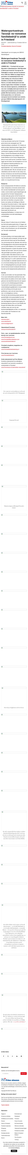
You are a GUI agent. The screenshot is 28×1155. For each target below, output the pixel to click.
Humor (3, 1137)
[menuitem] (21, 2)
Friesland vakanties (6, 46)
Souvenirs (3, 1130)
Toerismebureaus (5, 1135)
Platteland (17, 1116)
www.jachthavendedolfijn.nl (19, 1021)
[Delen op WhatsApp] (12, 1056)
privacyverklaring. (15, 1147)
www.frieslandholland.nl (7, 355)
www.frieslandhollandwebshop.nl (10, 349)
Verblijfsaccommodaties (7, 1118)
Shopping (3, 1128)
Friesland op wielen (19, 1130)
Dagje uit (3, 1113)
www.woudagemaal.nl (7, 323)
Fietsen (3, 1121)
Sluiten (14, 1150)
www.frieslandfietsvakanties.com (10, 339)
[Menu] (25, 2)
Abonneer (23, 1073)
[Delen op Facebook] (3, 1056)
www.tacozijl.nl (5, 319)
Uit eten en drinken (5, 1116)
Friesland (17, 1118)
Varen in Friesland (16, 46)
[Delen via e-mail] (21, 1056)
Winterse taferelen (19, 1126)
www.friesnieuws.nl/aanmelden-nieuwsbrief (13, 367)
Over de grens (18, 1137)
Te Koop (17, 1139)
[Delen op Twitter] (8, 1056)
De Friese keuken (19, 1123)
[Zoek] (21, 2)
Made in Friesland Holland (19, 1133)
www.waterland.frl (6, 321)
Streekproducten (5, 1133)
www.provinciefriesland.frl (8, 329)
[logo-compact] (7, 2)
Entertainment (18, 1113)
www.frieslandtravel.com (8, 337)
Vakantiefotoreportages (21, 1128)
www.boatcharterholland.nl (8, 341)
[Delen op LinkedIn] (17, 1056)
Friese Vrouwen (18, 1121)
